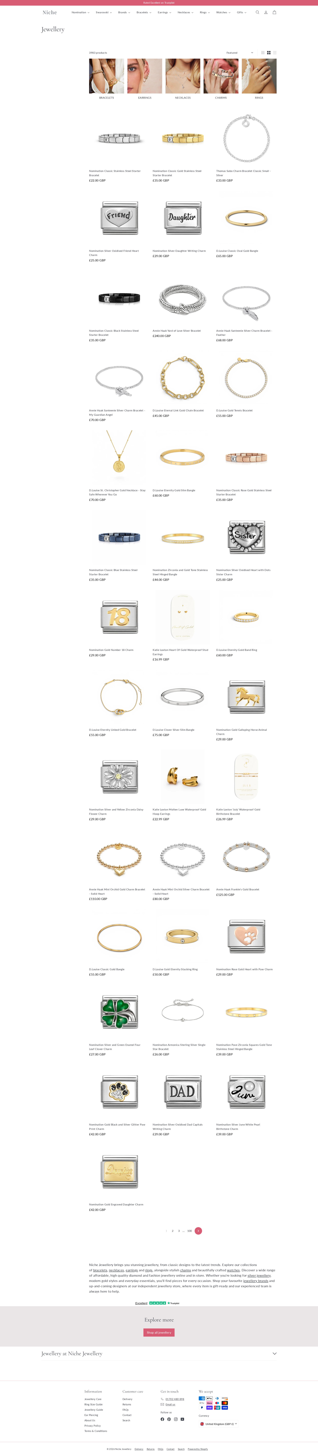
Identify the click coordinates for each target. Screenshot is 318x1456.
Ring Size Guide (93, 1404)
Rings (203, 12)
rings (149, 1270)
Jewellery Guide (93, 1409)
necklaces (116, 1270)
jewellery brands (255, 1281)
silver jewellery (259, 1275)
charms (185, 1270)
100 (189, 1230)
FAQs (126, 1409)
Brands (123, 12)
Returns (127, 1404)
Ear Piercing (91, 1414)
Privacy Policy (92, 1425)
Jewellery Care (93, 1399)
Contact (127, 1414)
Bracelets (143, 12)
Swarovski (102, 12)
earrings (132, 1270)
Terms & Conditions (95, 1430)
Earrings (163, 12)
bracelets (100, 1270)
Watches (222, 12)
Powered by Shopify (198, 1449)
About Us (89, 1420)
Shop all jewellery (159, 1332)
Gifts (240, 12)
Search (126, 1420)
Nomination (79, 12)
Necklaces (184, 12)
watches (233, 1270)
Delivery (127, 1399)
